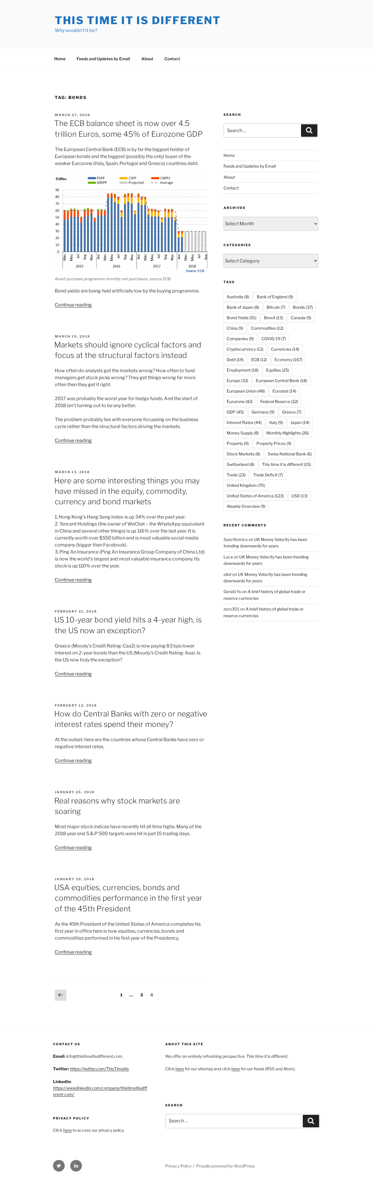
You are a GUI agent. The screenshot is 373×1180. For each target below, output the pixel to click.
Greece (291, 411)
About (147, 58)
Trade (236, 474)
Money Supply (243, 432)
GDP (235, 411)
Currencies (285, 349)
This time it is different (286, 464)
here (67, 1130)
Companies (240, 338)
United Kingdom (246, 485)
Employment (242, 370)
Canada (301, 317)
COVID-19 (273, 338)
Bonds (303, 307)
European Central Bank (281, 380)
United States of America (255, 495)
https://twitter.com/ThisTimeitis (99, 1068)
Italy (276, 422)
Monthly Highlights (287, 432)
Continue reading (73, 305)
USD (299, 495)
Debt (235, 359)
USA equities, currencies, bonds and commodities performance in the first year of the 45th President (128, 898)
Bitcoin (276, 307)
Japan (300, 422)
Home (60, 58)
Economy (288, 359)
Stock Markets (243, 453)
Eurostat (284, 390)
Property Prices (273, 443)
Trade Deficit (268, 474)
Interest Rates (244, 422)
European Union (246, 390)
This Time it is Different (138, 20)
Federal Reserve (279, 401)
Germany (263, 411)
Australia (238, 296)
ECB (259, 359)
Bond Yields (241, 317)
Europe (237, 380)
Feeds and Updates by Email (103, 58)
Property (238, 443)
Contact (172, 58)
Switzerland (240, 464)
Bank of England (275, 296)
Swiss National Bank (290, 453)
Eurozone (240, 401)
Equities (277, 370)
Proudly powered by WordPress (225, 1165)
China (235, 328)
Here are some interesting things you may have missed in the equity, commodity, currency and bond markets (127, 491)
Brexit (273, 317)
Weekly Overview (246, 506)
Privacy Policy (178, 1165)
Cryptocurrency (245, 349)
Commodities (267, 328)
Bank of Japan (243, 307)
